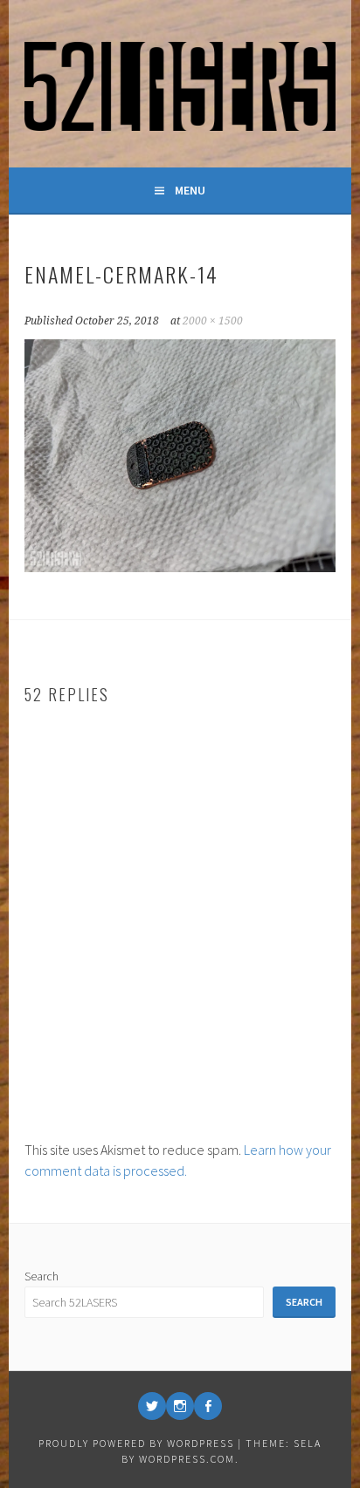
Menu (190, 190)
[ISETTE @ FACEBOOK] (208, 1406)
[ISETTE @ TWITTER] (152, 1406)
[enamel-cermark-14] (180, 567)
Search (41, 1276)
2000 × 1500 (213, 321)
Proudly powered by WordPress (136, 1443)
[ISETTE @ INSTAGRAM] (180, 1406)
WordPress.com (187, 1458)
